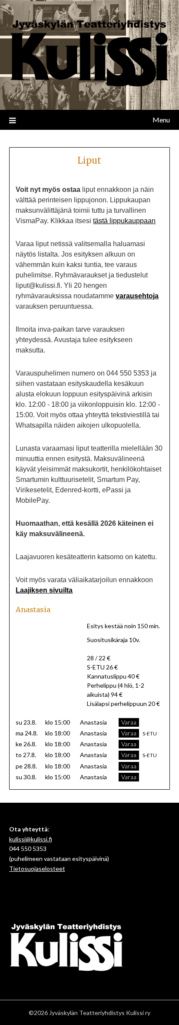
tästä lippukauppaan (124, 220)
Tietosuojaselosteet (37, 868)
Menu (161, 119)
